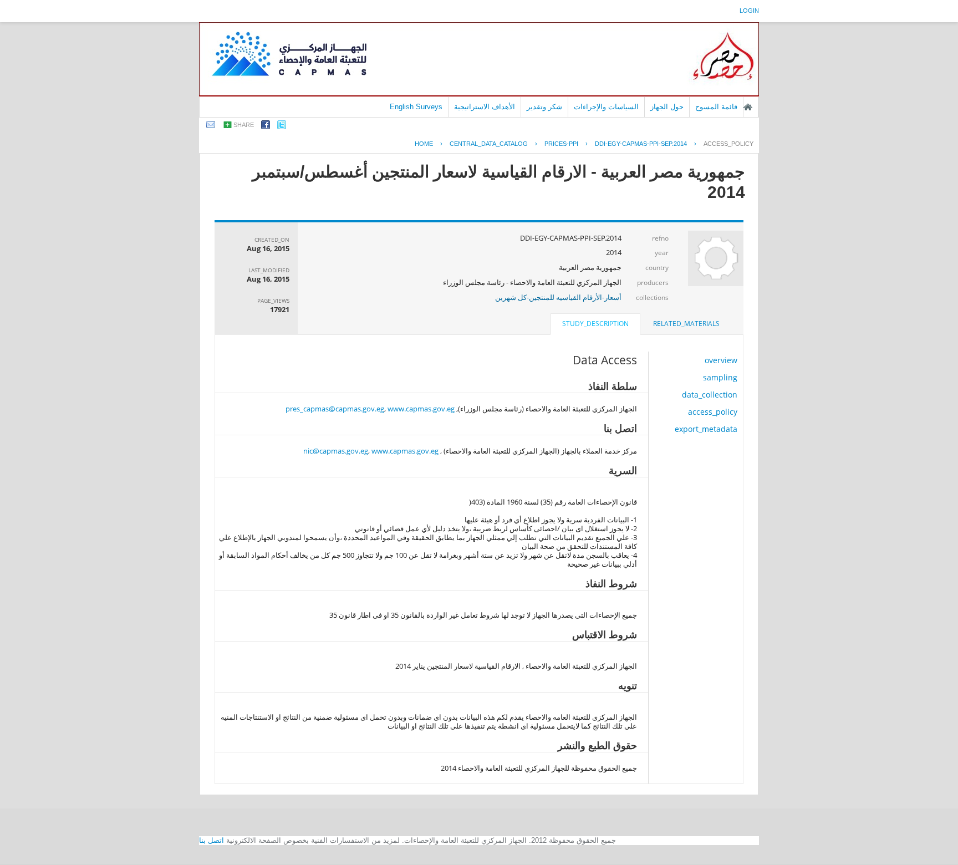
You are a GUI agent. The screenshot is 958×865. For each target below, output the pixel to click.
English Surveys (416, 107)
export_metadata (706, 429)
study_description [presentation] (595, 323)
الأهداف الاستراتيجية (484, 107)
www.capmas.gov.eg (421, 409)
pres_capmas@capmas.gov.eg (335, 409)
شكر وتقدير (544, 107)
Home (424, 143)
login (749, 10)
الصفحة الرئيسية (747, 107)
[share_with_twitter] (281, 127)
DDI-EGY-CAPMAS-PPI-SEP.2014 (641, 143)
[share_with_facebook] (265, 127)
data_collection (709, 394)
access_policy (728, 143)
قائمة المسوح (716, 107)
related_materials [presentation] (686, 323)
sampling (720, 377)
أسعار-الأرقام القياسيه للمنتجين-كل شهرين (558, 297)
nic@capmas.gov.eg (335, 451)
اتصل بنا (211, 840)
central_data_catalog (489, 143)
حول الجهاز (667, 107)
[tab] (686, 323)
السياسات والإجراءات (606, 107)
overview (721, 360)
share (243, 124)
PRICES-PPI (561, 143)
